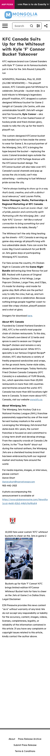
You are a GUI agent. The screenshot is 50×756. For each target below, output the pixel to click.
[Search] (31, 26)
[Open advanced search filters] (38, 26)
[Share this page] (46, 26)
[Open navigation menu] (5, 26)
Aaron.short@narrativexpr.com (18, 481)
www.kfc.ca (36, 399)
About (12, 739)
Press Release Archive (29, 739)
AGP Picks (7, 4)
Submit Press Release (25, 745)
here (29, 315)
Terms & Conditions (25, 751)
